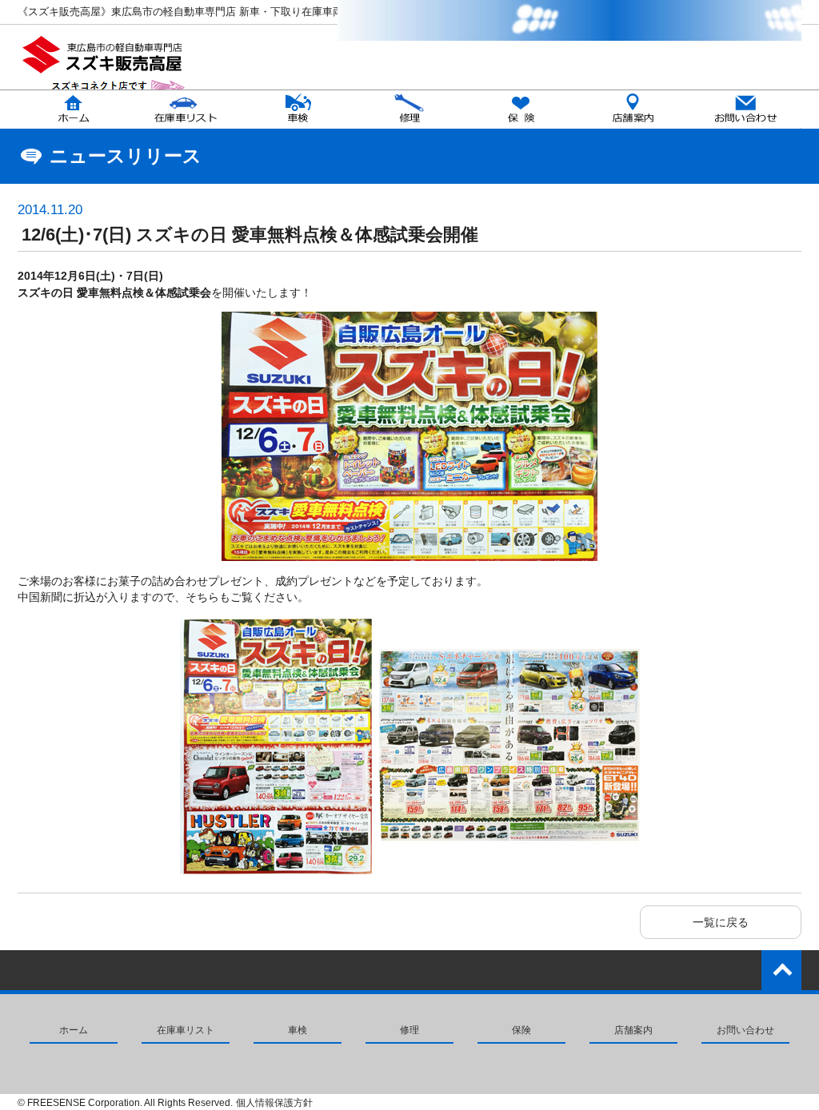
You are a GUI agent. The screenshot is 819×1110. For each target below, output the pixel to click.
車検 (297, 1030)
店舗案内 (633, 1030)
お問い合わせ (745, 1030)
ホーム (73, 1030)
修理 (409, 1030)
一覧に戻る (721, 922)
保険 (521, 1030)
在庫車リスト (185, 1030)
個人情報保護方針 (274, 1103)
